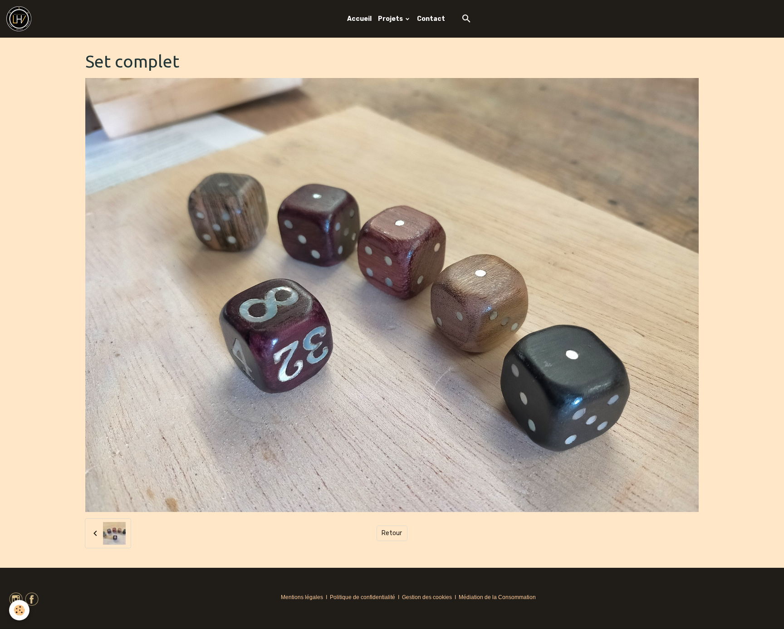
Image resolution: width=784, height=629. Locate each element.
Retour (392, 533)
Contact (431, 19)
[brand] (20, 18)
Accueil (359, 19)
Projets (391, 19)
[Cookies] (19, 610)
